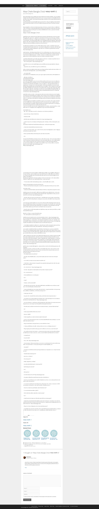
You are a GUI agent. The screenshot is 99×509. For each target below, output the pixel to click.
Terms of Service (34, 506)
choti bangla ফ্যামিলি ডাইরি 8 (28, 445)
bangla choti (26, 443)
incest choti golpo (43, 443)
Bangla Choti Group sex (70, 47)
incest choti (38, 443)
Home (23, 5)
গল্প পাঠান (55, 5)
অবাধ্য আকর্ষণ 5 (27, 426)
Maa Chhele (49, 443)
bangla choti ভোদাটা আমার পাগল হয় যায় (29, 446)
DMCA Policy (52, 506)
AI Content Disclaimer (74, 506)
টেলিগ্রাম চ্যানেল (61, 5)
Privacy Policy (40, 506)
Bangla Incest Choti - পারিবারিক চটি (29, 442)
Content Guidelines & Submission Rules (62, 506)
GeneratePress (35, 507)
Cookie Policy (46, 506)
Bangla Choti (37, 442)
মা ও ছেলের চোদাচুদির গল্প (42, 5)
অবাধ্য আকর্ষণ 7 (27, 420)
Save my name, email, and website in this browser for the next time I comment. (40, 496)
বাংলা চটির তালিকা (50, 5)
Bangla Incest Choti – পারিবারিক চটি (31, 5)
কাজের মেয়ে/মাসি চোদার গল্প (69, 48)
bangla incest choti (32, 443)
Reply (26, 467)
